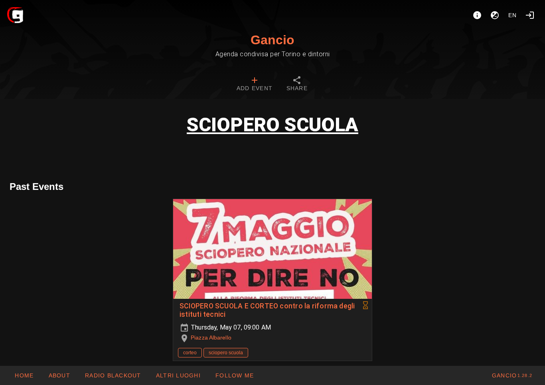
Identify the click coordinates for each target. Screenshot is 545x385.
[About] (477, 15)
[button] (178, 375)
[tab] (254, 84)
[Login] (530, 15)
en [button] (512, 15)
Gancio (272, 40)
